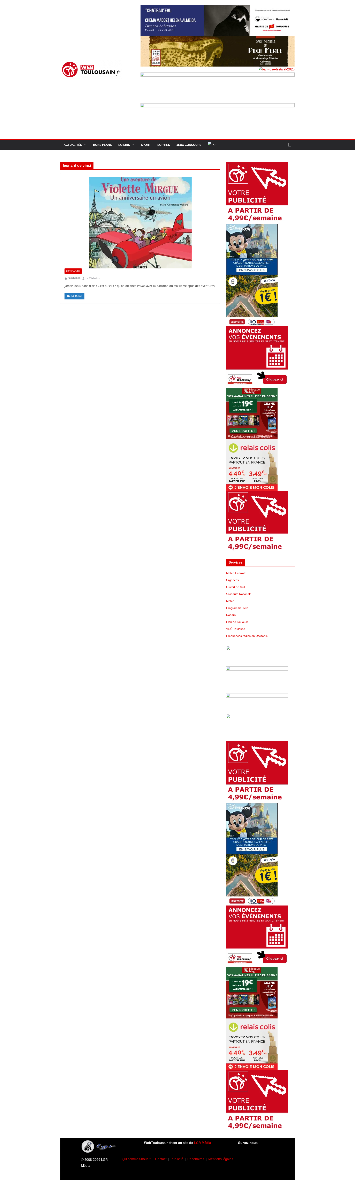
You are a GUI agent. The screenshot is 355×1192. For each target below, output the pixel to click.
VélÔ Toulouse (235, 629)
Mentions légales (220, 1159)
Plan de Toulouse (237, 622)
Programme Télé (237, 608)
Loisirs (124, 144)
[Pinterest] (262, 1170)
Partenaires (195, 1159)
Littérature (73, 271)
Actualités (73, 144)
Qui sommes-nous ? (136, 1159)
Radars (231, 615)
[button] (84, 145)
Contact (160, 1159)
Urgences (232, 580)
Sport (146, 144)
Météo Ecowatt (236, 573)
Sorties (163, 144)
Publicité (177, 1159)
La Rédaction (92, 278)
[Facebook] (244, 1158)
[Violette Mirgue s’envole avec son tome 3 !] (140, 222)
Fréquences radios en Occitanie (247, 635)
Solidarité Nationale (238, 594)
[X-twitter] (250, 1170)
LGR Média (202, 1143)
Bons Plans (102, 144)
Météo (230, 601)
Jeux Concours (188, 144)
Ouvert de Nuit (235, 587)
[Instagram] (256, 1158)
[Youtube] (268, 1158)
